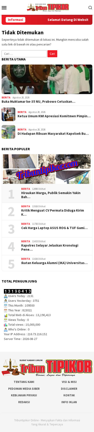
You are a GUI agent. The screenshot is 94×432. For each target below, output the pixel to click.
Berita (6, 97)
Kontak (69, 395)
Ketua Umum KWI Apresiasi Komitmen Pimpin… (54, 116)
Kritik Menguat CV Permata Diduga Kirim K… (52, 212)
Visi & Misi (69, 382)
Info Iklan (69, 402)
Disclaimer (69, 389)
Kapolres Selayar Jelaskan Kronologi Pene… (49, 247)
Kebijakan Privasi (24, 395)
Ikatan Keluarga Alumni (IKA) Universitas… (54, 263)
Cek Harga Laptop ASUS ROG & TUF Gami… (54, 228)
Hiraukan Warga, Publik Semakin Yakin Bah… (51, 195)
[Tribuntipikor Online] (48, 7)
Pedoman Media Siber (24, 389)
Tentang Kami (24, 382)
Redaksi (24, 402)
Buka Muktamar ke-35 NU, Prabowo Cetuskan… (38, 102)
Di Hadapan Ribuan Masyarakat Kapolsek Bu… (53, 134)
